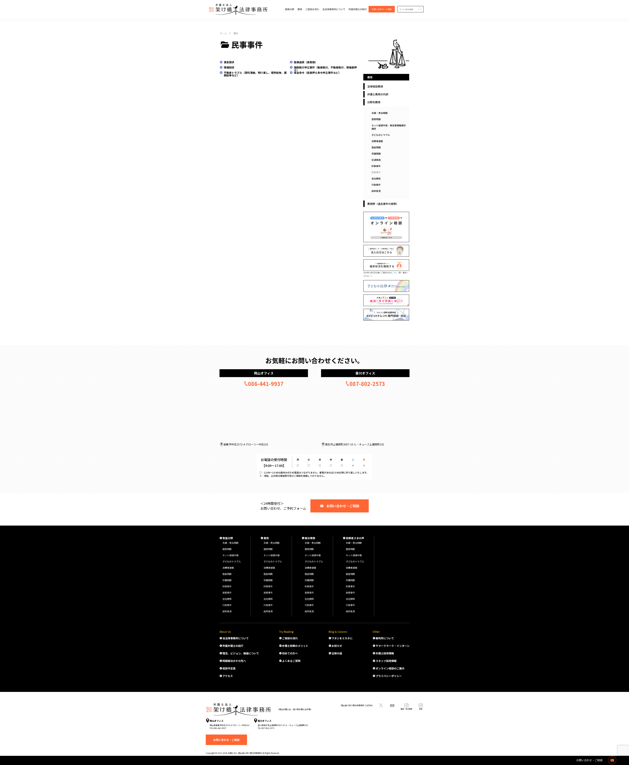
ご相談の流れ (290, 638)
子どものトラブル (381, 135)
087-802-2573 (367, 383)
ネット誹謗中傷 (230, 555)
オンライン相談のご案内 (390, 668)
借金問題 (376, 147)
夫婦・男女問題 (380, 113)
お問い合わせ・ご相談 (342, 505)
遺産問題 (376, 119)
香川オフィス (365, 373)
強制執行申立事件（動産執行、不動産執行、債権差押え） (325, 68)
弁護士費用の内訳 (377, 94)
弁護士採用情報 (385, 653)
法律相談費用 (375, 86)
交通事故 (376, 159)
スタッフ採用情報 (386, 661)
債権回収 (229, 67)
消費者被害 (377, 141)
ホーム (223, 33)
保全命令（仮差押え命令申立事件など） (317, 72)
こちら (394, 272)
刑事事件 (376, 166)
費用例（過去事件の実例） (383, 204)
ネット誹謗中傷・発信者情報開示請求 (389, 127)
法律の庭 (337, 653)
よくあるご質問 (291, 661)
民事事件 (376, 172)
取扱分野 (227, 538)
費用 (266, 538)
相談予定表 (229, 668)
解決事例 (310, 538)
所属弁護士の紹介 (232, 646)
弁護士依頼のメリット (295, 646)
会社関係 (376, 178)
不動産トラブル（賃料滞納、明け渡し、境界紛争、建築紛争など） (255, 74)
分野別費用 (373, 102)
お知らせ (337, 646)
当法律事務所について (235, 638)
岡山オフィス (264, 373)
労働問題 (376, 153)
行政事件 (376, 184)
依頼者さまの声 (355, 538)
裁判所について (385, 638)
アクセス (227, 676)
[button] (419, 9)
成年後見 (376, 191)
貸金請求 (229, 62)
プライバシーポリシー (389, 676)
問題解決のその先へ (234, 661)
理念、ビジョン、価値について (240, 653)
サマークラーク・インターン (393, 646)
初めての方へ (290, 653)
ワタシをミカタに (342, 638)
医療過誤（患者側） (305, 62)
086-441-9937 (265, 383)
